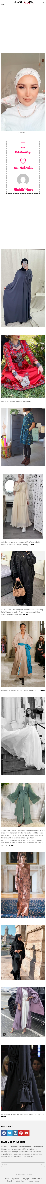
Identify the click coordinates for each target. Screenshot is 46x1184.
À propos (15, 1179)
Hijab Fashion (26, 168)
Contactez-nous (32, 1181)
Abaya (28, 152)
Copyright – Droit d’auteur (32, 1179)
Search (42, 1165)
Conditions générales (15, 1181)
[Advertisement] (23, 29)
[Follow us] (43, 2)
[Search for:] (23, 1164)
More (28, 401)
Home (7, 1179)
